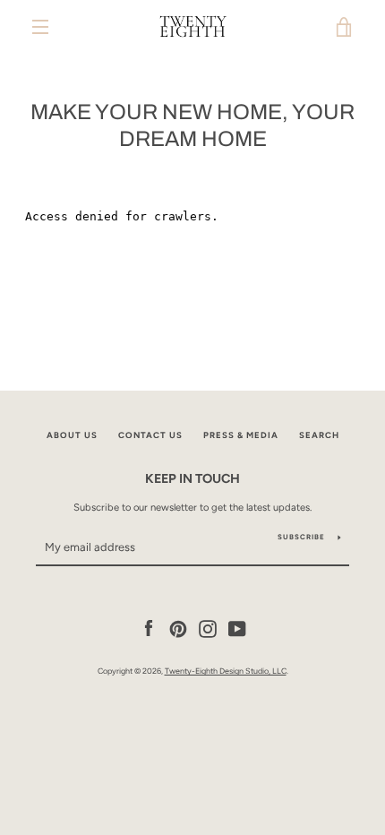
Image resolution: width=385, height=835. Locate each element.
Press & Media (240, 435)
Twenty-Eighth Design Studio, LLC (226, 671)
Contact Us (150, 435)
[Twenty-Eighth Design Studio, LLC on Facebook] (149, 628)
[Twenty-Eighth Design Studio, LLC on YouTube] (237, 628)
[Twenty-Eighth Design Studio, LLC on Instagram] (208, 628)
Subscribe (301, 536)
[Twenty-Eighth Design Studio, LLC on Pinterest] (178, 628)
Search (319, 435)
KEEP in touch (192, 478)
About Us (72, 435)
